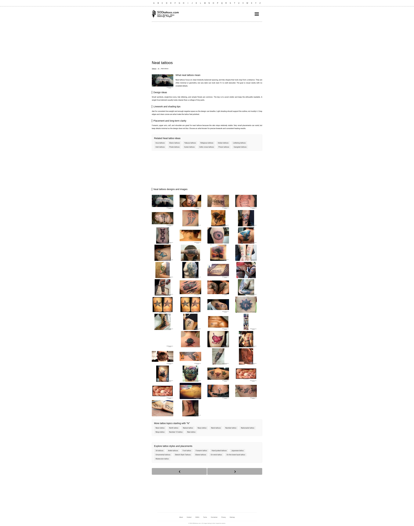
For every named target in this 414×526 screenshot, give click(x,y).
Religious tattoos (206, 143)
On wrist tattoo (216, 455)
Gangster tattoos (240, 147)
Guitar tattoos (189, 147)
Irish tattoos (160, 147)
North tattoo (173, 428)
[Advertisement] (207, 39)
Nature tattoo (188, 428)
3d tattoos (159, 451)
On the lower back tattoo (236, 455)
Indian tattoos (223, 143)
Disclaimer (214, 517)
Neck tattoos (216, 428)
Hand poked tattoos (219, 451)
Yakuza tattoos (190, 143)
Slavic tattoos (174, 143)
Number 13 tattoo (176, 432)
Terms (205, 517)
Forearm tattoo (201, 451)
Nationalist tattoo (247, 428)
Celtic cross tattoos (206, 147)
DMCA (197, 517)
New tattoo (191, 432)
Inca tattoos (160, 143)
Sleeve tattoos (200, 455)
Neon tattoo (160, 428)
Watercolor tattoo (162, 459)
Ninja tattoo (160, 432)
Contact (189, 517)
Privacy (223, 517)
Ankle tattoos (173, 451)
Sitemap (232, 517)
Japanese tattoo (237, 451)
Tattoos (154, 68)
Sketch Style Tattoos (183, 455)
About (181, 517)
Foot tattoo (187, 451)
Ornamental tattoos (163, 455)
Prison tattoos (223, 147)
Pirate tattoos (174, 147)
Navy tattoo (202, 428)
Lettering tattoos (239, 143)
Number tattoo (230, 428)
